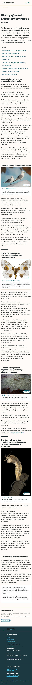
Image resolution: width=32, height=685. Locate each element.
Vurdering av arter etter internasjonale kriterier (14, 50)
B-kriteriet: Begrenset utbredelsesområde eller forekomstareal (14, 58)
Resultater (5, 6)
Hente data (27, 680)
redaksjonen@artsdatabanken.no (14, 646)
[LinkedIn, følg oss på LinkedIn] (13, 670)
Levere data (4, 683)
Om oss (8, 637)
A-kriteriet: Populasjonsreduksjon (10, 53)
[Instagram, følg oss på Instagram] (10, 670)
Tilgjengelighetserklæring (18, 680)
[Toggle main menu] (27, 2)
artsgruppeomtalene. (18, 433)
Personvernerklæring (6, 680)
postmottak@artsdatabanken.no (14, 658)
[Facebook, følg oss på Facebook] (8, 670)
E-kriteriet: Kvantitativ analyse (9, 74)
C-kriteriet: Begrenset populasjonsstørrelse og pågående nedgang (13, 64)
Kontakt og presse (11, 641)
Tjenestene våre (10, 639)
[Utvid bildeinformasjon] (4, 189)
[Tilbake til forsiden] (8, 3)
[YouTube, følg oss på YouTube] (16, 670)
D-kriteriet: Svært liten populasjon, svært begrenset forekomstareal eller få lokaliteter (15, 70)
